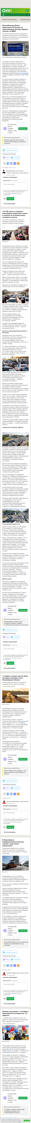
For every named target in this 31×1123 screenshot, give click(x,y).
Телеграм (16, 157)
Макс (7, 157)
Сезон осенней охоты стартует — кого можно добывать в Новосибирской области (15, 772)
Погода (9, 1051)
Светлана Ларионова (13, 801)
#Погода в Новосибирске (9, 686)
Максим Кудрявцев (23, 73)
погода (23, 721)
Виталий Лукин (11, 171)
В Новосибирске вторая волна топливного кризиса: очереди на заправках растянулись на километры (16, 623)
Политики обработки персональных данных (15, 191)
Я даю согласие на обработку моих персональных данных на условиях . (15, 191)
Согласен (26, 1120)
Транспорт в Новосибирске (9, 19)
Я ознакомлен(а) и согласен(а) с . (12, 194)
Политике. (19, 1121)
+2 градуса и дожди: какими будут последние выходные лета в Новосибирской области (14, 1110)
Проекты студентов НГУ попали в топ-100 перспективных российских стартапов (15, 141)
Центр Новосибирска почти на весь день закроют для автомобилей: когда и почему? (16, 943)
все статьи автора (11, 175)
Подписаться (23, 128)
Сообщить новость (11, 150)
